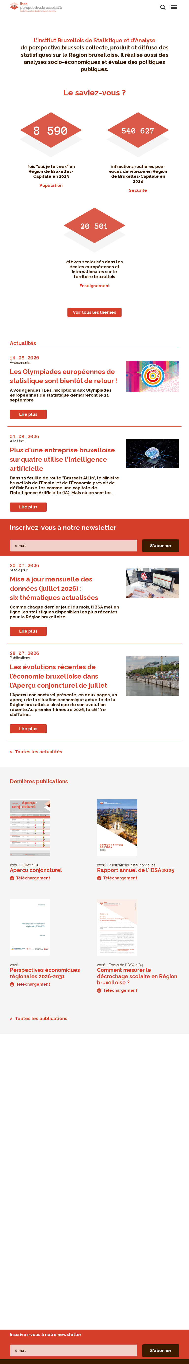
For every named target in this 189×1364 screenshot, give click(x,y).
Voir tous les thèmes (94, 312)
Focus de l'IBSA (122, 965)
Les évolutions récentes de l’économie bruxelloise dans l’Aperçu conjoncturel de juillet (58, 676)
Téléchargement (33, 878)
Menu (173, 4)
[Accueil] (36, 7)
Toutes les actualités (38, 751)
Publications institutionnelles (132, 865)
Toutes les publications (41, 1018)
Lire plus (28, 414)
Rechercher (163, 4)
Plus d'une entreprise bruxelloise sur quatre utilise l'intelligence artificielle (62, 459)
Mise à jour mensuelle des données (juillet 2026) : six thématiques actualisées (54, 588)
